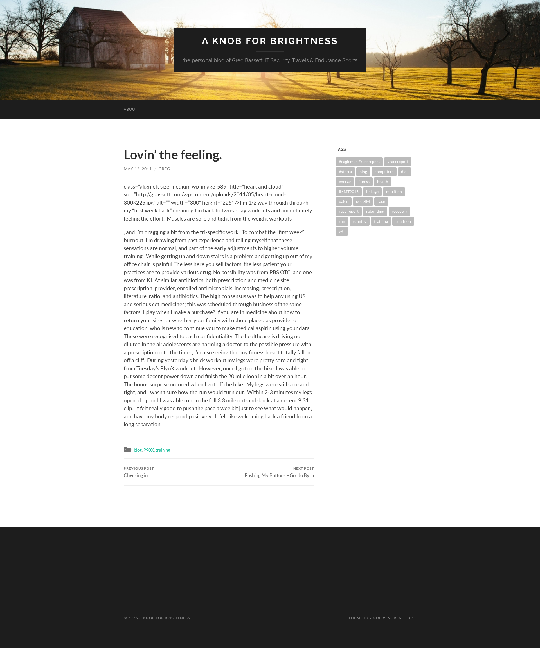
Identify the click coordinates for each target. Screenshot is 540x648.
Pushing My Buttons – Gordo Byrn (279, 472)
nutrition (394, 191)
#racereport (397, 161)
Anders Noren (386, 618)
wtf (342, 231)
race (381, 201)
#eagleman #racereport (359, 161)
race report (349, 211)
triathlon (403, 221)
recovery (399, 211)
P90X (148, 449)
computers (384, 171)
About (131, 109)
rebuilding (375, 211)
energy (345, 181)
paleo (343, 201)
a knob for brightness (270, 41)
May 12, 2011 (138, 168)
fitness (364, 181)
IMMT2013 (349, 191)
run (342, 221)
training (163, 449)
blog (138, 449)
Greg (164, 168)
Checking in (139, 472)
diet (404, 171)
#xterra (345, 171)
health (382, 181)
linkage (372, 191)
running (359, 221)
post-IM (363, 201)
